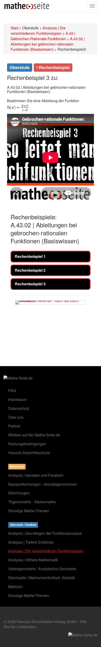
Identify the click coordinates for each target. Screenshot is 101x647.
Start (14, 28)
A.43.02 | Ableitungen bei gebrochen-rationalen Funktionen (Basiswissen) (48, 44)
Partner (14, 426)
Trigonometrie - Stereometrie (32, 501)
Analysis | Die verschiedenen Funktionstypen (38, 30)
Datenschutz (18, 408)
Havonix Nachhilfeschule (29, 452)
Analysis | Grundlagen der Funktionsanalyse (45, 533)
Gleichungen (19, 493)
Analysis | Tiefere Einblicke (31, 542)
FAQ (12, 390)
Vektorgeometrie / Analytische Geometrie (42, 568)
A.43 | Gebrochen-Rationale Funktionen (43, 36)
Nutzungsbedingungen (27, 443)
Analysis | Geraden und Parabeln (35, 475)
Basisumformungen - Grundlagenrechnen (42, 484)
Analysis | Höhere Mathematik (33, 559)
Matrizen (15, 586)
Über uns (15, 417)
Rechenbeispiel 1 (30, 256)
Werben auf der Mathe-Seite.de (34, 435)
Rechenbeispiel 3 (30, 284)
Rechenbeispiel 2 (30, 270)
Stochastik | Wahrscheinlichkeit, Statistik (41, 577)
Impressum (17, 399)
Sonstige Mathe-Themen (28, 510)
